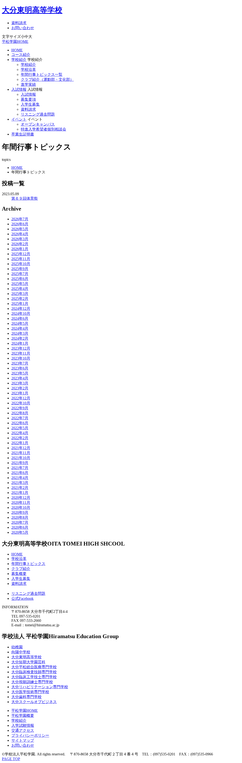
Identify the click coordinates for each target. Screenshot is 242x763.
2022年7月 (19, 418)
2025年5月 (19, 284)
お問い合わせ (22, 28)
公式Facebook (22, 598)
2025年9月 (19, 269)
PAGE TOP (11, 759)
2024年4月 (19, 328)
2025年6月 (19, 279)
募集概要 (18, 574)
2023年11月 (20, 353)
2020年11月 (20, 503)
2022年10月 (20, 403)
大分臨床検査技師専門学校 (34, 672)
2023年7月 (19, 363)
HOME (17, 50)
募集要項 (28, 99)
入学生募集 (30, 104)
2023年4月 (19, 378)
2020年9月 (19, 512)
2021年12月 (20, 448)
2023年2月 (19, 388)
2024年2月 (19, 338)
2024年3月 (19, 333)
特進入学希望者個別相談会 (43, 129)
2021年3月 (19, 483)
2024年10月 (20, 314)
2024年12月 (20, 309)
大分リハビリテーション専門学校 (39, 687)
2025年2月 (19, 299)
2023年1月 (19, 393)
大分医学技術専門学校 (30, 692)
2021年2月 (19, 488)
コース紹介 (20, 55)
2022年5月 (19, 428)
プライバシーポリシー (30, 735)
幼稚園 (17, 647)
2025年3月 (19, 294)
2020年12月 (20, 498)
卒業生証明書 (22, 134)
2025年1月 (19, 304)
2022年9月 (19, 408)
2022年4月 (19, 433)
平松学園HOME (15, 42)
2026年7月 (19, 219)
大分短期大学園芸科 (28, 662)
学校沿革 (28, 70)
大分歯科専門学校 (26, 697)
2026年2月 (19, 244)
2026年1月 (19, 249)
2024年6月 (19, 318)
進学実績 (28, 84)
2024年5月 (19, 323)
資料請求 (18, 23)
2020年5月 (19, 532)
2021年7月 (19, 468)
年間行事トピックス (28, 564)
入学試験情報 (22, 725)
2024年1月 (19, 343)
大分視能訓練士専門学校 (32, 682)
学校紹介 (18, 60)
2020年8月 (19, 517)
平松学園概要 (22, 715)
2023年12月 (20, 348)
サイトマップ (22, 740)
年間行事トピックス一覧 (41, 74)
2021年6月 (19, 473)
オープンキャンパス (38, 124)
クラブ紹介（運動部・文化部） (47, 79)
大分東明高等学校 (32, 10)
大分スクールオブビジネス (34, 702)
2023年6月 (19, 368)
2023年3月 (19, 383)
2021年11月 (20, 453)
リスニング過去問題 (38, 114)
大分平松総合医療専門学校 (34, 667)
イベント (18, 119)
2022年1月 (19, 443)
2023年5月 (19, 373)
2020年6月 (19, 527)
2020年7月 (19, 522)
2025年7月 (19, 274)
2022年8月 (19, 413)
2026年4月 (19, 234)
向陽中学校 (20, 652)
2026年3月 (19, 239)
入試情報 (18, 89)
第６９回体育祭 (24, 198)
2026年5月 (19, 229)
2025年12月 (20, 254)
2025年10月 (20, 264)
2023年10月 (20, 358)
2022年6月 (19, 423)
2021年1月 (19, 493)
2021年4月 (19, 478)
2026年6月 (19, 224)
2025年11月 (20, 259)
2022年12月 (20, 398)
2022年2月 (19, 438)
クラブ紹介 (20, 569)
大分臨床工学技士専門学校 (34, 677)
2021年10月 (20, 458)
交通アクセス (22, 730)
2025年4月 (19, 289)
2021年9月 (19, 463)
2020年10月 (20, 508)
